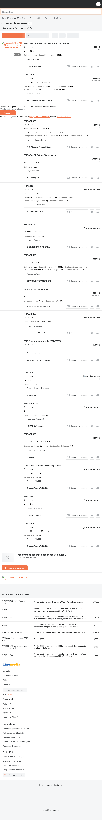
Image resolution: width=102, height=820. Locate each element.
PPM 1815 (28, 373)
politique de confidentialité (39, 116)
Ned (10, 694)
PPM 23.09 (28, 496)
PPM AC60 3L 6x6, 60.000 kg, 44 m (40, 155)
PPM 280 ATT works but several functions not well (47, 43)
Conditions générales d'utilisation (16, 729)
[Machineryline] (2, 18)
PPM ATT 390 (30, 434)
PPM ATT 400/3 (31, 403)
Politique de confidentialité (13, 733)
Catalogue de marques (12, 746)
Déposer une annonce (14, 568)
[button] (98, 4)
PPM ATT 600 (30, 524)
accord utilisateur (64, 116)
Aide (5, 680)
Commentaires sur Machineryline (16, 742)
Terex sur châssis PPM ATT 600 (38, 289)
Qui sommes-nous (10, 676)
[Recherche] (98, 11)
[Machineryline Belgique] (17, 4)
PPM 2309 (28, 186)
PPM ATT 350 (30, 121)
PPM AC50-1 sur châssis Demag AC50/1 (42, 466)
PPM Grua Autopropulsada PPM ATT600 (42, 341)
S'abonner (7, 113)
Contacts (6, 684)
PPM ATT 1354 (30, 224)
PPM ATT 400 (30, 75)
